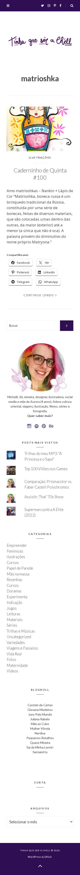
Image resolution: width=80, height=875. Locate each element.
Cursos (13, 562)
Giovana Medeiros (40, 710)
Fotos (11, 659)
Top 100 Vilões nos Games (46, 468)
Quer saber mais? (40, 416)
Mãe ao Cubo (40, 724)
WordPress (34, 856)
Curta (40, 782)
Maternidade (17, 665)
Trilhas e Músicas (21, 631)
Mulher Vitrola (40, 728)
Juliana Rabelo (40, 719)
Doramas (14, 591)
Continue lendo (39, 295)
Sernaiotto (40, 752)
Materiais (15, 619)
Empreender (17, 545)
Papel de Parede (20, 568)
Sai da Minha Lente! (40, 747)
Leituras (13, 613)
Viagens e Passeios (22, 648)
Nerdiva (40, 733)
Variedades (16, 642)
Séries (12, 625)
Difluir (48, 856)
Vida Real (14, 654)
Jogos (12, 608)
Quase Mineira (40, 742)
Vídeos (12, 671)
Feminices (15, 551)
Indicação (14, 602)
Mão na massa (18, 574)
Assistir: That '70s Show (44, 496)
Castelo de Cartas (40, 705)
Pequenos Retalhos (40, 738)
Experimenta (17, 596)
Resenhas (14, 579)
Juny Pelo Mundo (40, 714)
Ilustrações (40, 157)
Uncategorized (19, 636)
